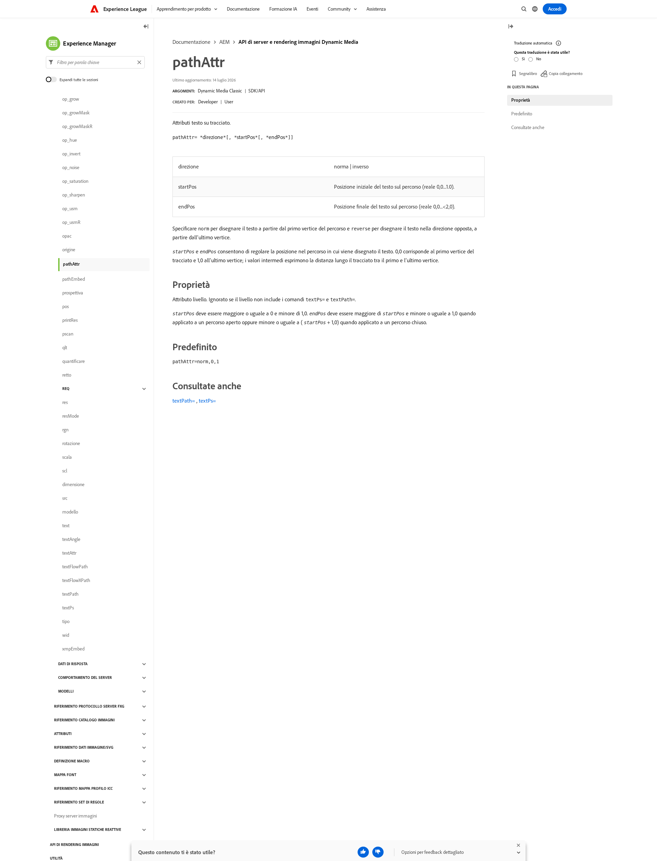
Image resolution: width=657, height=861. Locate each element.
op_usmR (71, 222)
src (64, 498)
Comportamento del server (85, 677)
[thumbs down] (378, 852)
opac (67, 236)
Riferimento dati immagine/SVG (83, 747)
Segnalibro (528, 73)
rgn (65, 430)
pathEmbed (73, 279)
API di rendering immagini (74, 845)
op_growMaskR (77, 127)
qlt (64, 348)
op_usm (70, 209)
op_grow (70, 99)
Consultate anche (527, 127)
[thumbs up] (363, 852)
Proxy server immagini (75, 816)
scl (64, 471)
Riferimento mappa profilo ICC (83, 788)
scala (67, 457)
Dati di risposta (73, 664)
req (65, 389)
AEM (224, 41)
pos (65, 307)
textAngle (71, 539)
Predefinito (521, 114)
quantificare (73, 361)
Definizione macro (72, 761)
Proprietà (520, 100)
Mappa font (65, 775)
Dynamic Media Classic (220, 91)
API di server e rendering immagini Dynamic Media (298, 41)
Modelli (66, 691)
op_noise (70, 168)
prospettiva (72, 293)
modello (70, 512)
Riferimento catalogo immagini (84, 720)
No (538, 58)
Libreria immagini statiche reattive (87, 829)
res (65, 403)
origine (68, 250)
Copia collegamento (565, 73)
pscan (67, 334)
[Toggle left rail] (146, 27)
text (65, 526)
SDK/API (256, 91)
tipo (65, 622)
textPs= (207, 400)
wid (65, 635)
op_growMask (76, 113)
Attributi (63, 734)
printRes (70, 320)
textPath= (183, 400)
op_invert (71, 154)
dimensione (73, 485)
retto (66, 375)
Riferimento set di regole (79, 802)
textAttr (69, 553)
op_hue (69, 140)
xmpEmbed (73, 649)
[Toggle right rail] (510, 27)
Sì (523, 58)
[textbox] (95, 62)
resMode (70, 416)
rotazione (71, 444)
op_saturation (75, 181)
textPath (70, 594)
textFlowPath (75, 567)
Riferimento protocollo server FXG (89, 706)
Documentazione (191, 41)
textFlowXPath (76, 581)
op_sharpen (73, 195)
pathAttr (71, 264)
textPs (68, 608)
